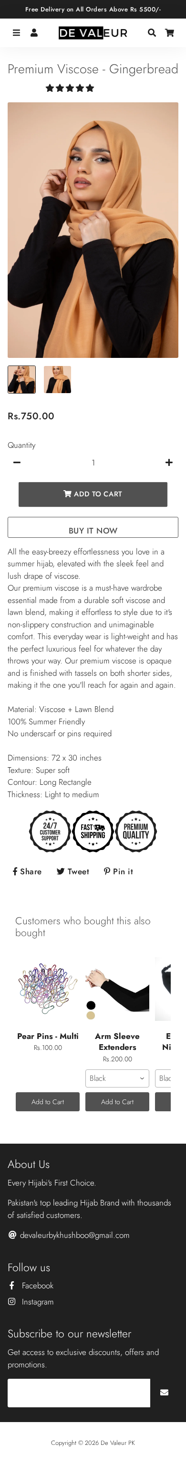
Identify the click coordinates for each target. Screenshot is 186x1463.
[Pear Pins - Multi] (48, 989)
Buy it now (93, 530)
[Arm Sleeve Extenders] (117, 989)
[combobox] (117, 1078)
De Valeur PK (118, 1442)
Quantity (21, 445)
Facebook (36, 1285)
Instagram (37, 1301)
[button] (71, 88)
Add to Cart (47, 1102)
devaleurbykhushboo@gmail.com (74, 1235)
